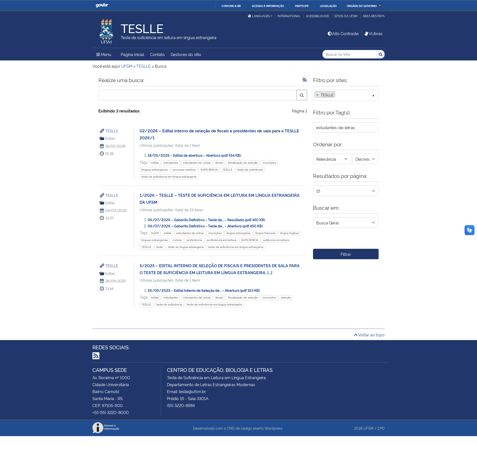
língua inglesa (289, 233)
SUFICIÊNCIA (209, 169)
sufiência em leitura (276, 240)
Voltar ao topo (371, 334)
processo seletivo (184, 169)
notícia (177, 240)
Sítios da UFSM (346, 16)
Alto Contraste (345, 33)
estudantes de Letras (197, 162)
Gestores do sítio (186, 54)
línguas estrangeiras (154, 169)
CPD (381, 428)
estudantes (170, 162)
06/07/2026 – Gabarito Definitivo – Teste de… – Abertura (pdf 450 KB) (205, 225)
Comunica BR (231, 6)
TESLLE (111, 130)
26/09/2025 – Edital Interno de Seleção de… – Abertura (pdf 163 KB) (204, 290)
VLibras (376, 33)
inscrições (269, 162)
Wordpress (273, 428)
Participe (302, 6)
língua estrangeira (238, 233)
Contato (157, 54)
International (289, 16)
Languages (261, 16)
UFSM (368, 428)
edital (155, 162)
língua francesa (265, 233)
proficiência (194, 240)
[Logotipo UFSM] (106, 30)
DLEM (155, 233)
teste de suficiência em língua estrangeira (169, 176)
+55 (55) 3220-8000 (110, 412)
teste (159, 247)
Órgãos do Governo (362, 6)
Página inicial (132, 54)
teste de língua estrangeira (185, 247)
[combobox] (346, 95)
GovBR (102, 5)
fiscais (219, 162)
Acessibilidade (317, 16)
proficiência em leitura (221, 240)
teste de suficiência (250, 169)
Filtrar (346, 254)
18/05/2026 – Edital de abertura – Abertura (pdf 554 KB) (194, 155)
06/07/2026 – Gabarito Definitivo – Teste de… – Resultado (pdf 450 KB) (206, 219)
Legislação (328, 6)
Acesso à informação (268, 6)
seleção (286, 297)
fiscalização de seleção (243, 162)
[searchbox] (337, 94)
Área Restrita (374, 16)
